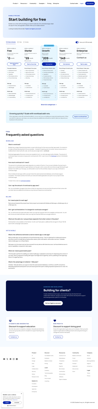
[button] (12, 405)
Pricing (49, 3)
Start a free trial (31, 64)
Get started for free (14, 64)
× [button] (21, 393)
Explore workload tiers (80, 116)
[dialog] (12, 400)
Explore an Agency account (33, 29)
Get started (49, 64)
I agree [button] (7, 402)
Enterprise (56, 3)
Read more (15, 399)
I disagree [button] (16, 402)
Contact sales (74, 3)
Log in (81, 3)
